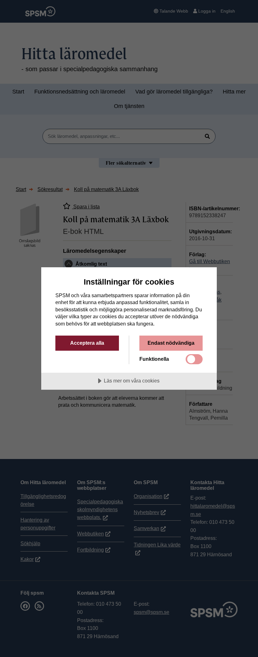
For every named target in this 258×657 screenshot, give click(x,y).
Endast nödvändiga (171, 343)
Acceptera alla (87, 343)
